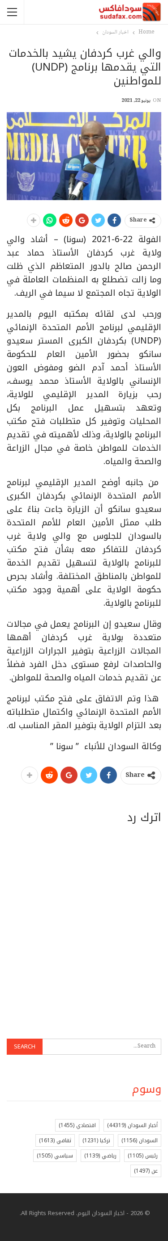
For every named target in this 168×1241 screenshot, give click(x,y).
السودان (139, 1140)
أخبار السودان (132, 1125)
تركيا (96, 1140)
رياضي (100, 1156)
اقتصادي (77, 1125)
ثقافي (55, 1140)
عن (146, 1171)
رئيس (143, 1156)
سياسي (55, 1156)
